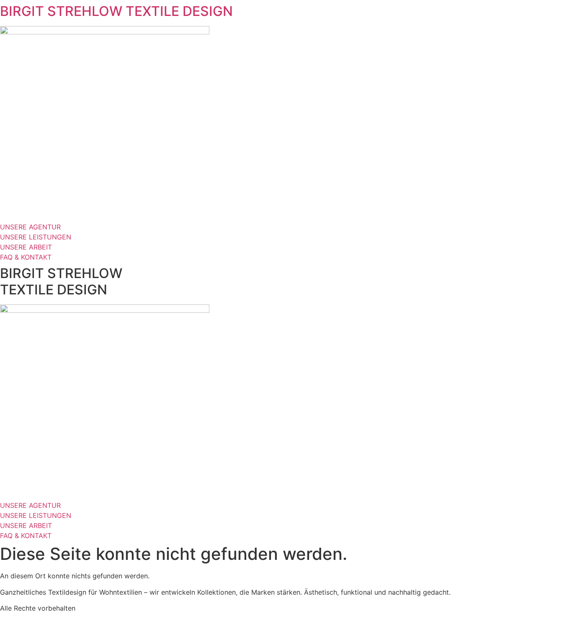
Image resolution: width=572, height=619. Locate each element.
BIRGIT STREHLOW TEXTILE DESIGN (116, 11)
